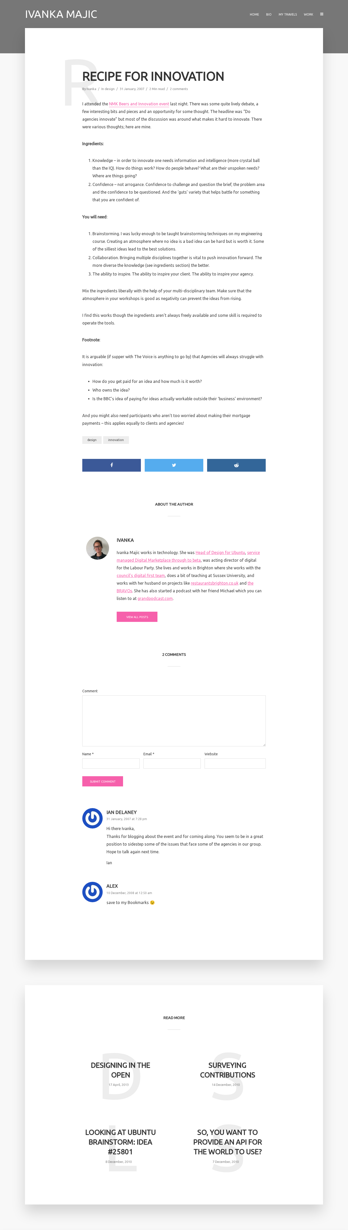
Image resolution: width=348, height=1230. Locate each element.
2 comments (179, 89)
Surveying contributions (227, 1070)
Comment (90, 691)
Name (88, 754)
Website (211, 754)
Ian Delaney (121, 812)
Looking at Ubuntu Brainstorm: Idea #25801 (120, 1142)
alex (112, 885)
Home (254, 14)
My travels (288, 14)
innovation (116, 440)
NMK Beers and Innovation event (139, 104)
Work (308, 14)
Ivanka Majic (61, 14)
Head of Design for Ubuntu (220, 552)
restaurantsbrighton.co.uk (214, 583)
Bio (269, 14)
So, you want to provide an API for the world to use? (227, 1142)
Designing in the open (120, 1070)
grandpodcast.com (155, 598)
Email (148, 754)
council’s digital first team (141, 575)
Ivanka (91, 89)
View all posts (137, 617)
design (110, 89)
